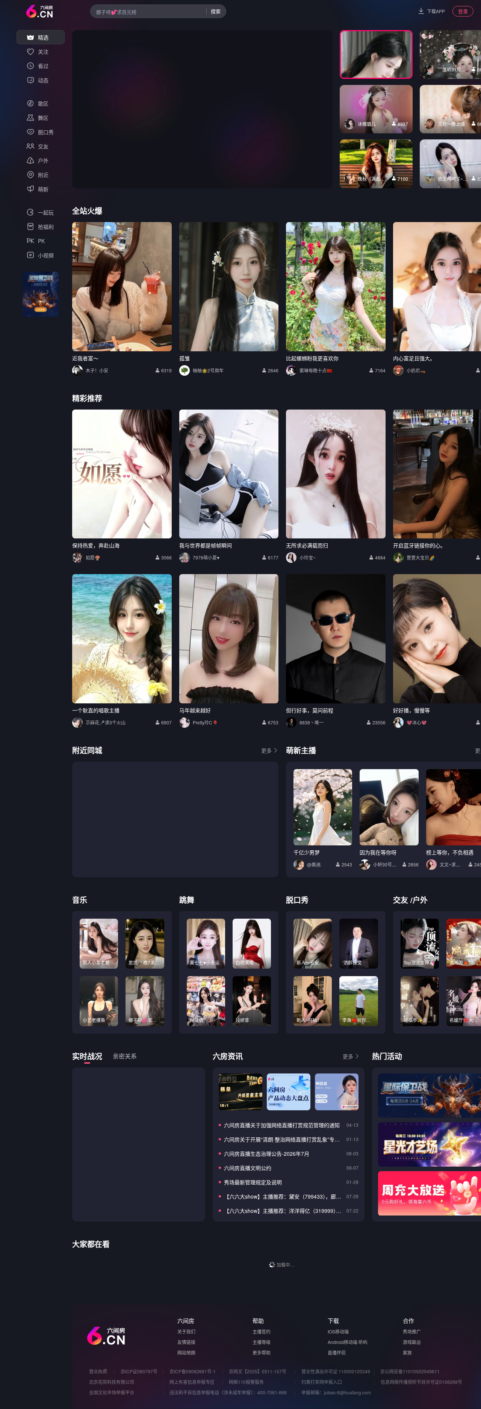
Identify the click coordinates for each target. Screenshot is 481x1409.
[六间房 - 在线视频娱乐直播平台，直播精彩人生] (39, 11)
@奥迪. (314, 864)
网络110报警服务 (246, 1382)
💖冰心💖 (417, 722)
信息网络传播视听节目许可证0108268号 (421, 1382)
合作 (408, 1320)
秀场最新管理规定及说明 (253, 1182)
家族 (407, 1352)
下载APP (436, 11)
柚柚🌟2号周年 (208, 370)
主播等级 (262, 1342)
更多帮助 (262, 1352)
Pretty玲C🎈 (205, 722)
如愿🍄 (93, 557)
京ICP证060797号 (139, 1371)
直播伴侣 (337, 1352)
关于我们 (186, 1331)
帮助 (258, 1320)
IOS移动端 (338, 1331)
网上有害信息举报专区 (192, 1382)
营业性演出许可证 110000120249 (335, 1371)
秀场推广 (412, 1331)
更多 (266, 750)
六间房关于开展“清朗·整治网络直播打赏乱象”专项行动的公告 (283, 1139)
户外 (420, 899)
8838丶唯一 (311, 722)
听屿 (363, 1342)
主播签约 (262, 1331)
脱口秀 (297, 899)
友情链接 (186, 1342)
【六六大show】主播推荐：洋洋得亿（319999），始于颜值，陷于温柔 (283, 1210)
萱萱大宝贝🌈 (421, 557)
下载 (333, 1320)
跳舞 (186, 899)
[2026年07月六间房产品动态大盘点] (288, 1091)
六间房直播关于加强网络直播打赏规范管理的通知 (282, 1125)
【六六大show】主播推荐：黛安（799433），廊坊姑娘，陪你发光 (283, 1196)
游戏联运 (412, 1342)
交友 (400, 899)
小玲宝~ (307, 557)
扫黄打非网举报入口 (321, 1382)
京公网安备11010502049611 (410, 1371)
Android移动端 (342, 1342)
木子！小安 (97, 370)
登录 (463, 11)
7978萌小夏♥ (206, 557)
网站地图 (186, 1352)
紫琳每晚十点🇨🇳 (315, 370)
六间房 (185, 1320)
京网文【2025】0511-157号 (257, 1371)
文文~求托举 (452, 864)
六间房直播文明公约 (247, 1168)
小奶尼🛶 (416, 370)
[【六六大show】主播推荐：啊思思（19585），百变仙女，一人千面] (336, 1091)
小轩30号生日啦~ (390, 864)
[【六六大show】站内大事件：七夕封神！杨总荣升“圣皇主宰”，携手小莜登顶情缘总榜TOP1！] (240, 1091)
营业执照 (98, 1371)
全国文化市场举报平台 (111, 1392)
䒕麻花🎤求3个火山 (106, 722)
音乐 (79, 899)
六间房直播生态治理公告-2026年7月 (266, 1153)
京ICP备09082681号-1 (192, 1371)
